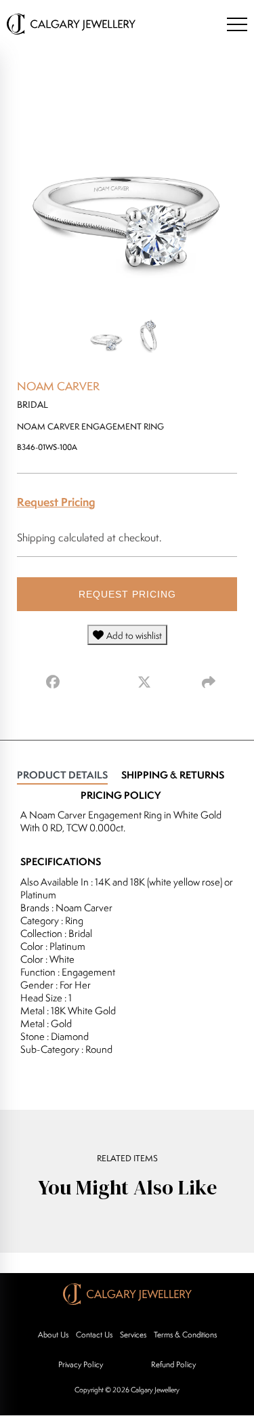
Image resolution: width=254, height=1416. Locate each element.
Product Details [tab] (62, 775)
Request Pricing (56, 501)
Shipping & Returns (172, 775)
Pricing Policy (121, 795)
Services (133, 1334)
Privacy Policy (80, 1364)
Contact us (94, 1334)
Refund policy (173, 1364)
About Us (53, 1334)
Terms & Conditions (185, 1334)
